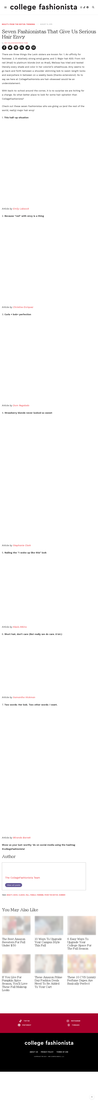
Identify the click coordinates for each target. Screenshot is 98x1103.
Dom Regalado (21, 405)
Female (33, 895)
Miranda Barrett (21, 837)
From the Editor (17, 24)
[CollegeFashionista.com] (43, 7)
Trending (30, 24)
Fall (27, 895)
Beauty (5, 24)
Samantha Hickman (24, 697)
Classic (22, 895)
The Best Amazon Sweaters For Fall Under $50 (13, 942)
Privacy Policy (47, 1052)
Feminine (40, 895)
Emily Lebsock (21, 208)
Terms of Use (62, 1052)
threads (75, 1025)
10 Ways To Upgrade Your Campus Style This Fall (48, 942)
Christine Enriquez (23, 307)
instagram (75, 1021)
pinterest (26, 1025)
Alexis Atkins (20, 626)
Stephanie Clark (22, 545)
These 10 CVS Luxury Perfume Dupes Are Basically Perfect (81, 980)
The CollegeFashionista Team (16, 43)
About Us (34, 1052)
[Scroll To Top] (92, 1097)
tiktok (27, 1021)
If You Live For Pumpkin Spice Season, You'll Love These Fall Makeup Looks (14, 983)
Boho (15, 895)
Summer (62, 895)
